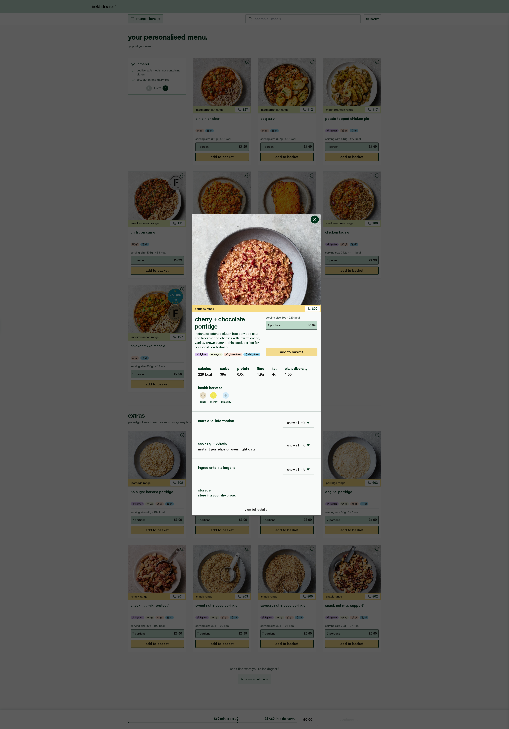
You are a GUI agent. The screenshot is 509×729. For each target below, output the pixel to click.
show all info (296, 423)
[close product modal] (315, 215)
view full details (256, 509)
